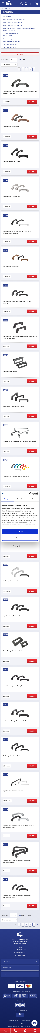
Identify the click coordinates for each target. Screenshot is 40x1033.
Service (6, 974)
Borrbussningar (8, 39)
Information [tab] (20, 499)
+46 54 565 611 (21, 952)
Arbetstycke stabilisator (10, 33)
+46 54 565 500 (21, 950)
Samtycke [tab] (7, 499)
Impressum (16, 1024)
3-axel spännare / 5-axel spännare (14, 19)
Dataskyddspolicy (13, 1026)
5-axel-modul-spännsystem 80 (12, 25)
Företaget (7, 968)
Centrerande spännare (10, 44)
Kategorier (8, 12)
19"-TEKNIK (7, 17)
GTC (21, 1024)
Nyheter (6, 961)
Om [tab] (33, 499)
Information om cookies (28, 1026)
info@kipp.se (21, 955)
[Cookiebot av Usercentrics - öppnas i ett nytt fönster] (29, 493)
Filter (21, 54)
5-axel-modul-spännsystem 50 (12, 22)
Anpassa (19, 538)
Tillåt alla (20, 531)
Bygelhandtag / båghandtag (11, 41)
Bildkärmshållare (8, 36)
